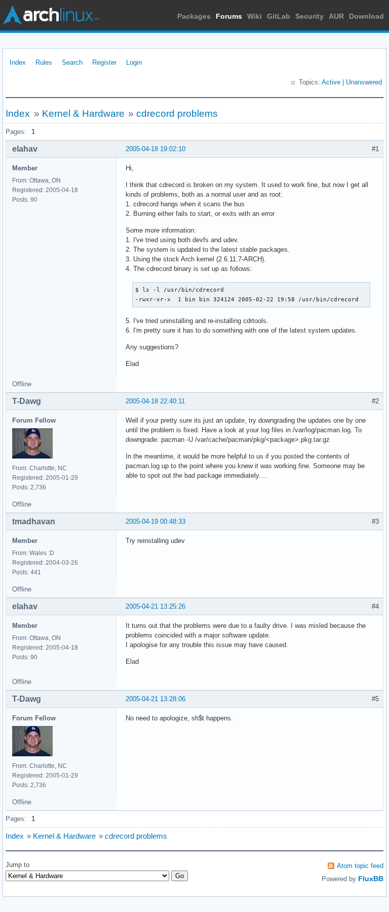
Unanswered (364, 82)
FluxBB (370, 879)
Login (134, 62)
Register (104, 62)
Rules (43, 62)
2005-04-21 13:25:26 (155, 606)
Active (331, 82)
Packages (194, 16)
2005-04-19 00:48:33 (155, 521)
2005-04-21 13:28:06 (155, 699)
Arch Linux (51, 15)
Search (72, 62)
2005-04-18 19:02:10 (155, 149)
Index (18, 62)
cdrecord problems (177, 113)
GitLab (278, 16)
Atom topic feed (360, 866)
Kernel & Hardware (83, 113)
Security (309, 16)
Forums (229, 16)
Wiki (254, 16)
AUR (336, 16)
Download (366, 16)
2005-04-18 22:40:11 (155, 401)
